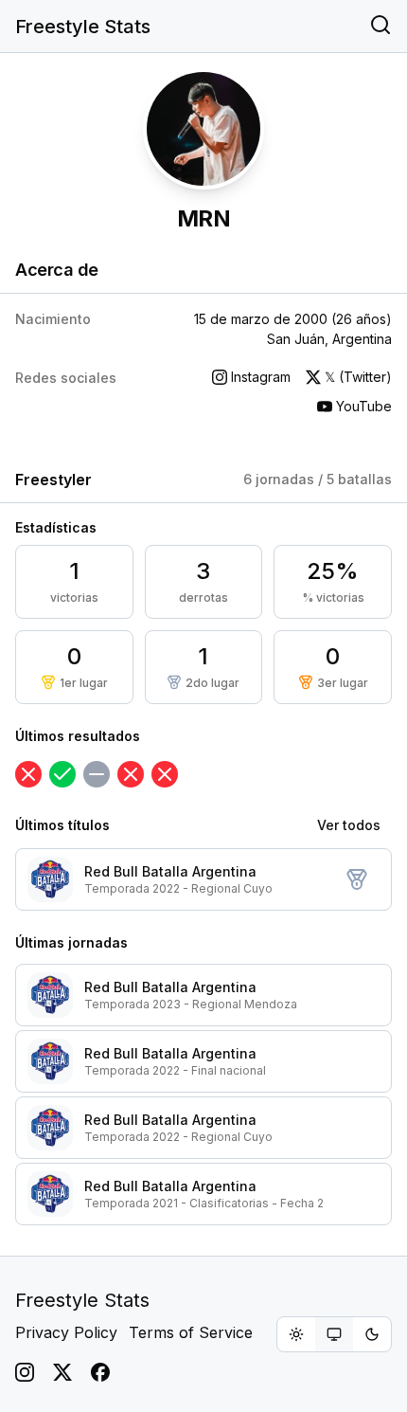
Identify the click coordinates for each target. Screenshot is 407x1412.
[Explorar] (380, 26)
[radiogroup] (334, 1334)
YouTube (364, 406)
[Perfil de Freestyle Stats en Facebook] (100, 1372)
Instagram (261, 377)
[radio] (296, 1334)
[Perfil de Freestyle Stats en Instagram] (24, 1372)
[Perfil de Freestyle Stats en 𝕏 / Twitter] (62, 1372)
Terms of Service (191, 1332)
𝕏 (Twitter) (358, 377)
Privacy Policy (66, 1332)
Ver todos (348, 825)
